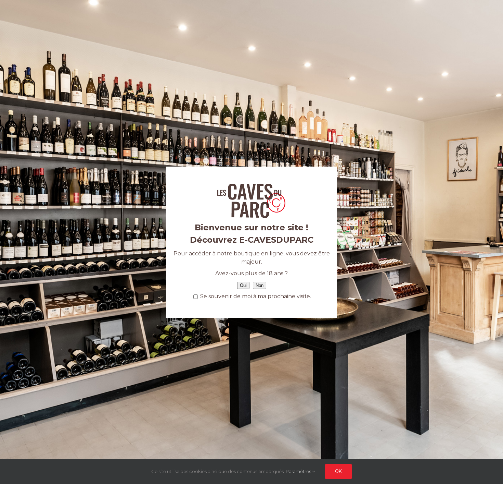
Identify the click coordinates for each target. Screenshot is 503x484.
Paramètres (299, 471)
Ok (338, 471)
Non (259, 285)
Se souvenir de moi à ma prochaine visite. (255, 296)
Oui (243, 285)
